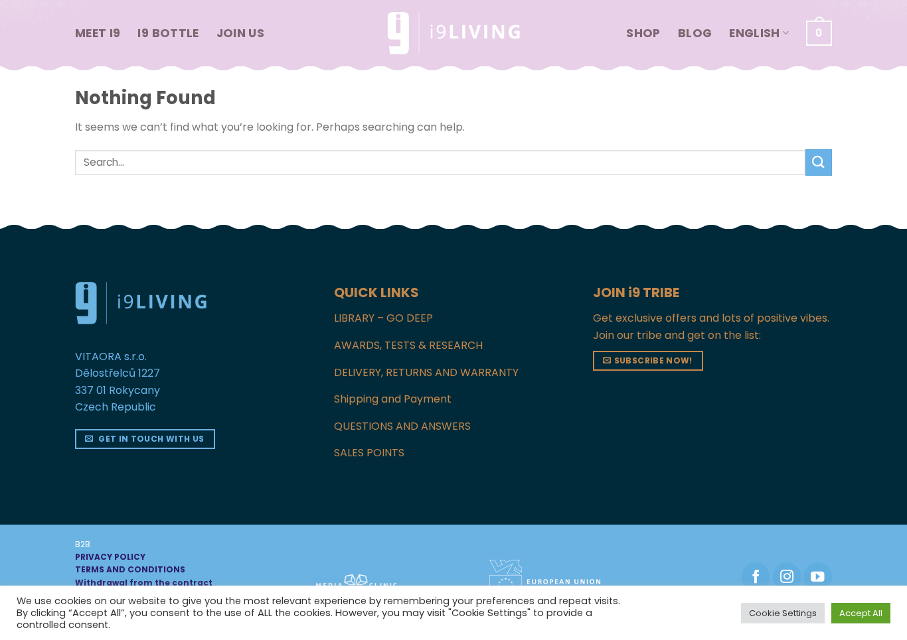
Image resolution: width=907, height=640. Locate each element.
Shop (643, 33)
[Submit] (818, 162)
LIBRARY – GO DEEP (383, 318)
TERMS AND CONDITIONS (130, 569)
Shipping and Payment (393, 399)
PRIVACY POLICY (110, 556)
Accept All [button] (860, 613)
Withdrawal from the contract (143, 582)
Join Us (240, 33)
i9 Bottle (168, 33)
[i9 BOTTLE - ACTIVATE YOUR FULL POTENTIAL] (453, 33)
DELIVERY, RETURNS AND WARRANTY (426, 372)
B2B (82, 544)
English (754, 33)
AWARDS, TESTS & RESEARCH (408, 345)
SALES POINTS (369, 452)
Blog (695, 33)
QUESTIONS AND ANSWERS (402, 426)
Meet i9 (97, 33)
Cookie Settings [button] (783, 613)
